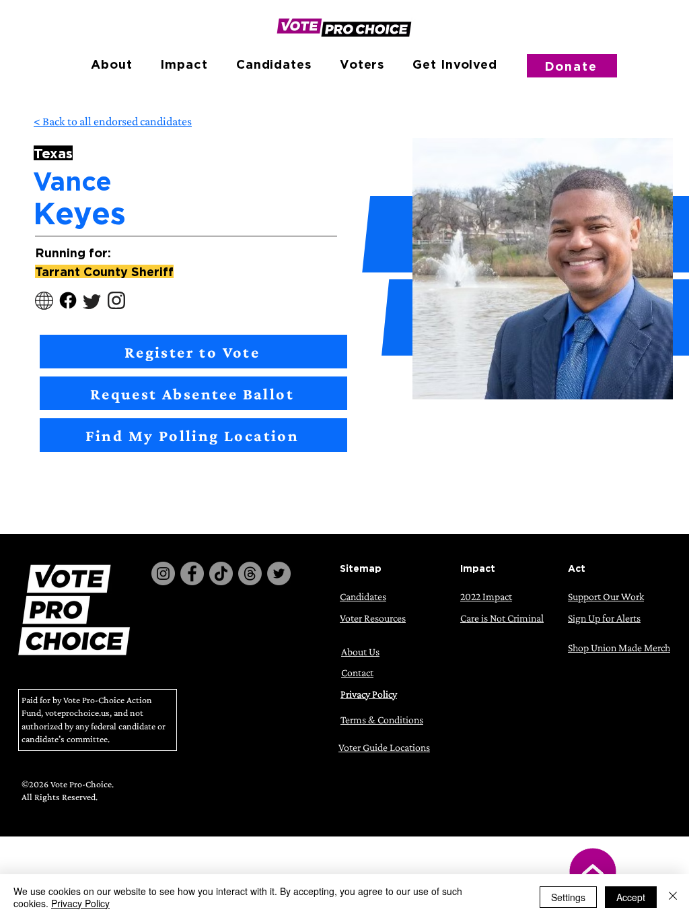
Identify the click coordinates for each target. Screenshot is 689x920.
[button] (111, 64)
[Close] (673, 897)
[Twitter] (279, 573)
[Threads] (250, 573)
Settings (568, 897)
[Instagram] (163, 573)
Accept (630, 897)
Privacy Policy (80, 903)
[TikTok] (221, 573)
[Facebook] (192, 573)
